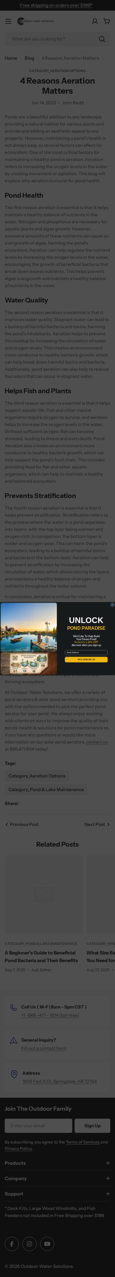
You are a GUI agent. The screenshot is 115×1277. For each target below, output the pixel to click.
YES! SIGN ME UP (86, 659)
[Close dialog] (112, 604)
